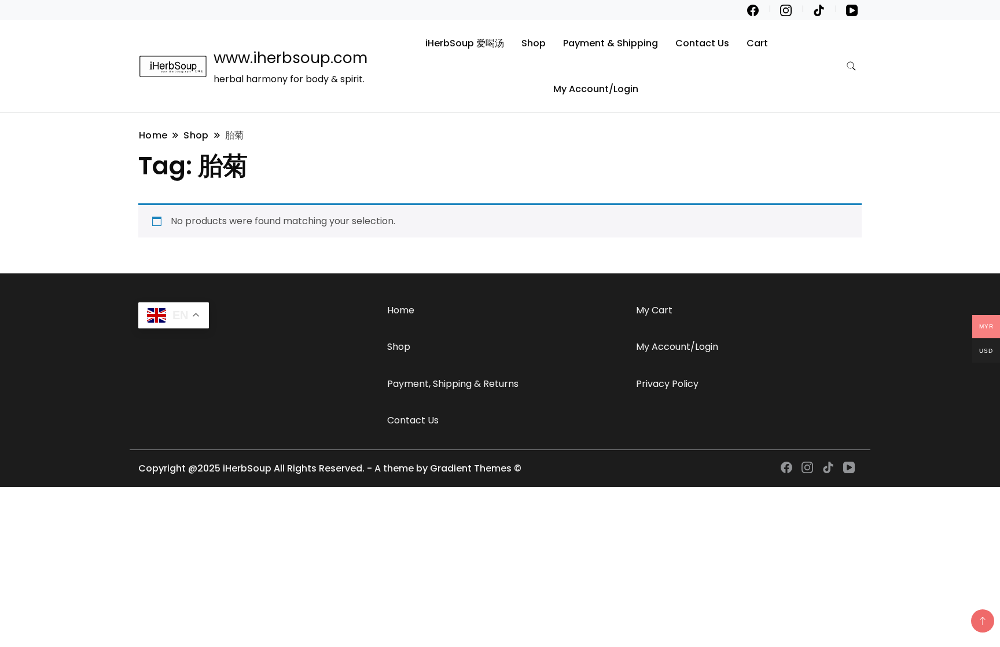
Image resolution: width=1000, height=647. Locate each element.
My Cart (654, 310)
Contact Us (702, 43)
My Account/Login (595, 89)
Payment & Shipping (610, 43)
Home (400, 310)
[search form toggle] (851, 66)
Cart (757, 43)
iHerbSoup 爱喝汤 (464, 43)
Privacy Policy (667, 383)
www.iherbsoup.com (290, 57)
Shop (533, 43)
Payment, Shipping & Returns (453, 383)
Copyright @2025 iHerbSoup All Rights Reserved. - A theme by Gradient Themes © (329, 468)
